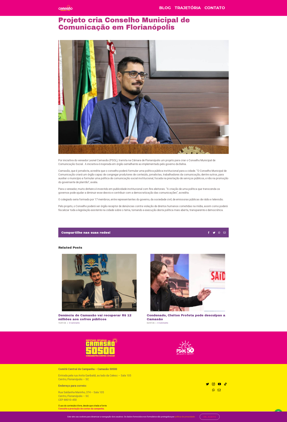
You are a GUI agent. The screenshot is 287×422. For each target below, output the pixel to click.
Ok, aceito (209, 417)
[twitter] (207, 384)
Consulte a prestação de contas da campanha (81, 408)
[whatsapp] (213, 390)
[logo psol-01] (185, 340)
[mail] (219, 390)
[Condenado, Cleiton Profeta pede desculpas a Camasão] (187, 282)
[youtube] (219, 384)
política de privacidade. (185, 417)
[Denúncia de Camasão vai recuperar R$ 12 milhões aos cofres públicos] (99, 282)
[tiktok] (225, 384)
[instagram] (213, 384)
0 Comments (74, 323)
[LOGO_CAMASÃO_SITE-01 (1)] (100, 337)
